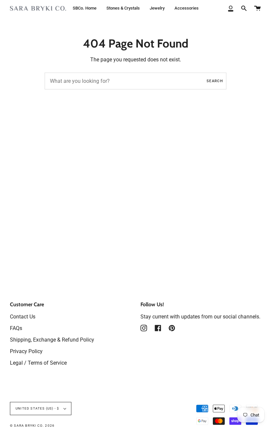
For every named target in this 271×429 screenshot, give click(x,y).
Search (215, 81)
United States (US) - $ (38, 408)
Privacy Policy (26, 351)
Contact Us (22, 317)
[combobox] (135, 81)
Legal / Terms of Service (38, 363)
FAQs (16, 328)
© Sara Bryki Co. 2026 (32, 425)
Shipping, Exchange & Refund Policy (52, 340)
